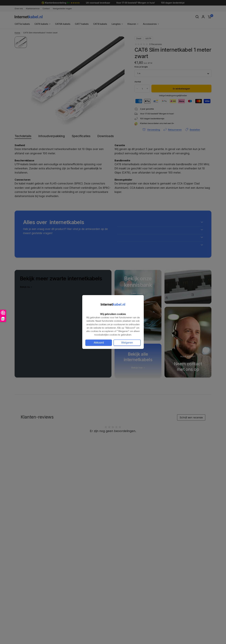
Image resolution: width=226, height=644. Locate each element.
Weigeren (127, 342)
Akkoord (99, 342)
